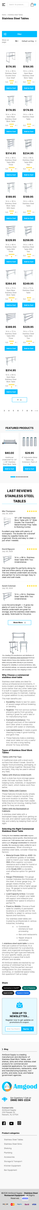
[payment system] (19, 1206)
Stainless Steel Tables (15, 15)
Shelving (8, 1148)
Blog (6, 1049)
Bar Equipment (10, 1170)
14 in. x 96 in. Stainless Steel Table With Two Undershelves (24, 559)
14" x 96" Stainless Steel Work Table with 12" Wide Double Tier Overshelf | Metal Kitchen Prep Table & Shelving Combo (25, 522)
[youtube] (11, 1124)
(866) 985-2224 (20, 1100)
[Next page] (36, 410)
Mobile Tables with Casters (14, 791)
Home (4, 15)
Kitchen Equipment (12, 1166)
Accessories (9, 1157)
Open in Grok (8, 993)
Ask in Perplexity (29, 988)
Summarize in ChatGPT (11, 988)
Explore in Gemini (23, 993)
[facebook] (4, 1124)
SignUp (26, 1029)
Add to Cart (11, 88)
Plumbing (8, 1153)
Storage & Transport (13, 1161)
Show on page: (5, 41)
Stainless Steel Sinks (13, 1144)
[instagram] (19, 1124)
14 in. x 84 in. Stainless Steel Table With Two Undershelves (24, 596)
